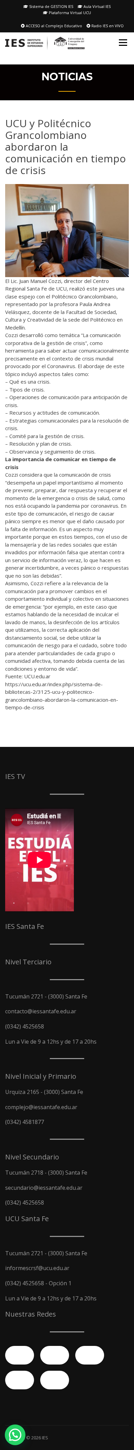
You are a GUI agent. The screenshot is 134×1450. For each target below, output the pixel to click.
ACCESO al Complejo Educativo (53, 25)
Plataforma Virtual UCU (69, 12)
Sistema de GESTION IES (50, 6)
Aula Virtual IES (96, 6)
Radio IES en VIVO (107, 25)
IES (45, 1437)
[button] (15, 1434)
